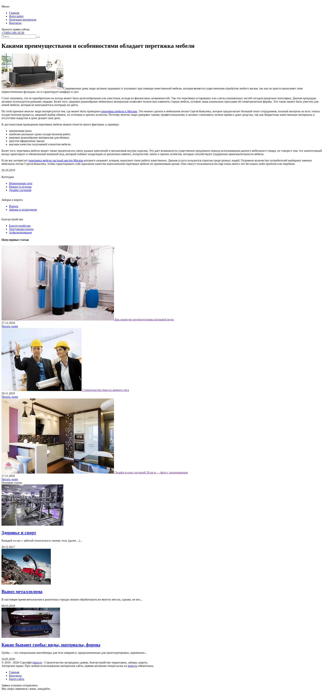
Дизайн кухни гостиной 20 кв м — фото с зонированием (151, 472)
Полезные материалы (22, 19)
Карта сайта (16, 679)
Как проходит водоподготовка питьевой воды (144, 319)
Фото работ (16, 16)
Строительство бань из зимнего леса (105, 390)
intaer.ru (37, 662)
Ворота (13, 206)
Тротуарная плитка (21, 229)
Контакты (15, 23)
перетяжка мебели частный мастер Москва (55, 160)
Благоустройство (20, 225)
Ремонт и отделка (20, 186)
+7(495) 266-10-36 (13, 32)
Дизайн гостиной (20, 190)
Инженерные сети (20, 183)
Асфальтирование (20, 232)
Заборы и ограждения (23, 209)
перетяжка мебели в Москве (119, 111)
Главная (14, 12)
